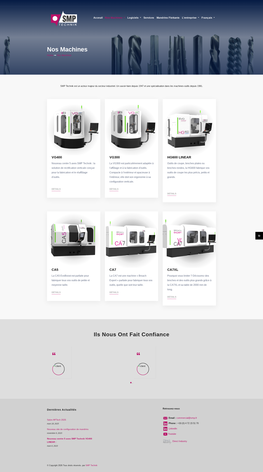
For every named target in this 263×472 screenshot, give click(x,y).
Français (207, 17)
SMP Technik (91, 465)
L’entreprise (189, 17)
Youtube (172, 434)
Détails (56, 189)
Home (50, 55)
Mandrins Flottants (168, 17)
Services (149, 17)
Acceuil (98, 17)
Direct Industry (179, 441)
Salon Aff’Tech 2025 (56, 420)
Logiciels (133, 17)
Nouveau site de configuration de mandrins (67, 429)
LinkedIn (172, 428)
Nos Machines (114, 17)
